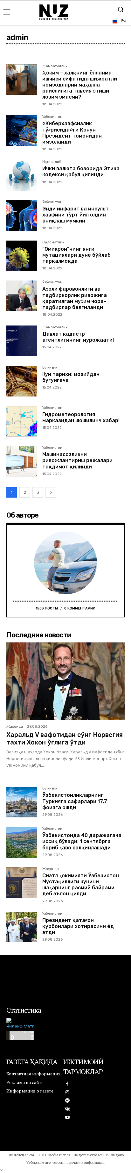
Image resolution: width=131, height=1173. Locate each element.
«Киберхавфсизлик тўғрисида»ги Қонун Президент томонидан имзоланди (72, 132)
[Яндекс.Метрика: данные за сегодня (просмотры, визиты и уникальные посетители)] (20, 1023)
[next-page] (50, 492)
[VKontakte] (67, 1109)
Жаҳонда (14, 726)
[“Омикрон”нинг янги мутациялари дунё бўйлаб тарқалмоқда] (21, 256)
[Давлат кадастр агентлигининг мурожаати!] (21, 340)
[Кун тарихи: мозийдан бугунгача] (21, 381)
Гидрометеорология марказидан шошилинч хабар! (81, 417)
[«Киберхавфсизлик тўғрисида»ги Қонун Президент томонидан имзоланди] (21, 130)
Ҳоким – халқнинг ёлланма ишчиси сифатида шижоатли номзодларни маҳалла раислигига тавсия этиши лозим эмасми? (79, 85)
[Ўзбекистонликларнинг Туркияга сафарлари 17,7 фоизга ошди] (21, 802)
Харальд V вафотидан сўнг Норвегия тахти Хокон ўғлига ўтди (64, 738)
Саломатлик (53, 242)
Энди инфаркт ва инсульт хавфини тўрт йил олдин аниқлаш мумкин (75, 215)
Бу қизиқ (49, 368)
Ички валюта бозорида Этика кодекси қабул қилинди (81, 171)
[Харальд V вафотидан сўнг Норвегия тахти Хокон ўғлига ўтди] (65, 681)
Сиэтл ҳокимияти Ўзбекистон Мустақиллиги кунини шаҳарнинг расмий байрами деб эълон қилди (80, 885)
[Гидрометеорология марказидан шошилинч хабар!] (21, 421)
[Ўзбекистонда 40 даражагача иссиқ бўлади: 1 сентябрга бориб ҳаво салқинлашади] (21, 842)
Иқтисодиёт (52, 162)
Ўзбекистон (52, 117)
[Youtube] (67, 1117)
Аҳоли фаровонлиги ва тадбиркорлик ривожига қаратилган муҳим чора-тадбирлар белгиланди (74, 298)
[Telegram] (67, 1101)
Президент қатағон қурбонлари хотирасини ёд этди (78, 926)
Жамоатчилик (54, 66)
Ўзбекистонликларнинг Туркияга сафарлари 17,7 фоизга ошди (74, 801)
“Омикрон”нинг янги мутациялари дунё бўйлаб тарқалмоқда (76, 255)
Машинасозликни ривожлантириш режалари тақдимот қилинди (77, 460)
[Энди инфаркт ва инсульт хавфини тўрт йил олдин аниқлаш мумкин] (21, 215)
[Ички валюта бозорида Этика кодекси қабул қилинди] (21, 175)
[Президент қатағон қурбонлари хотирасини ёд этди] (21, 927)
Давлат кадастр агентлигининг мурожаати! (78, 337)
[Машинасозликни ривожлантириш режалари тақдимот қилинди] (21, 461)
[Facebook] (67, 1084)
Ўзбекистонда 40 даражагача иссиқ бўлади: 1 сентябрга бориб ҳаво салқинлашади (81, 841)
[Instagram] (67, 1092)
